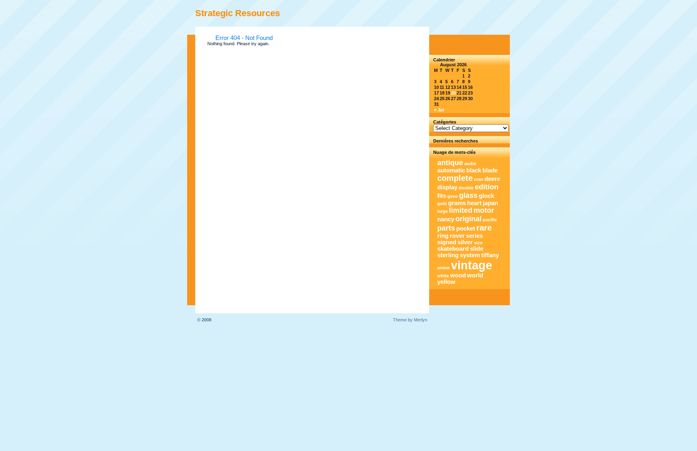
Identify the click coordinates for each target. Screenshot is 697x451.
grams (457, 203)
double (466, 187)
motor (484, 210)
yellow (446, 282)
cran (478, 179)
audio (470, 163)
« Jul (439, 109)
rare (484, 227)
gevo (452, 196)
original (468, 219)
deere (492, 179)
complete (455, 178)
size (478, 242)
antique (450, 163)
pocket (465, 228)
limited (460, 210)
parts (446, 228)
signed (446, 242)
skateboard (453, 248)
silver (465, 242)
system (470, 255)
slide (476, 248)
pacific (490, 219)
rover (457, 236)
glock (486, 196)
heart (474, 203)
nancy (445, 219)
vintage (471, 265)
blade (490, 170)
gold (442, 203)
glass (468, 195)
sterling (448, 255)
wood (458, 275)
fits (441, 196)
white (443, 275)
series (474, 236)
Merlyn (420, 319)
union (443, 267)
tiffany (490, 255)
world (475, 275)
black (473, 170)
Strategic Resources (237, 13)
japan (490, 203)
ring (443, 236)
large (442, 211)
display (447, 187)
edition (487, 187)
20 (453, 92)
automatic (451, 170)
